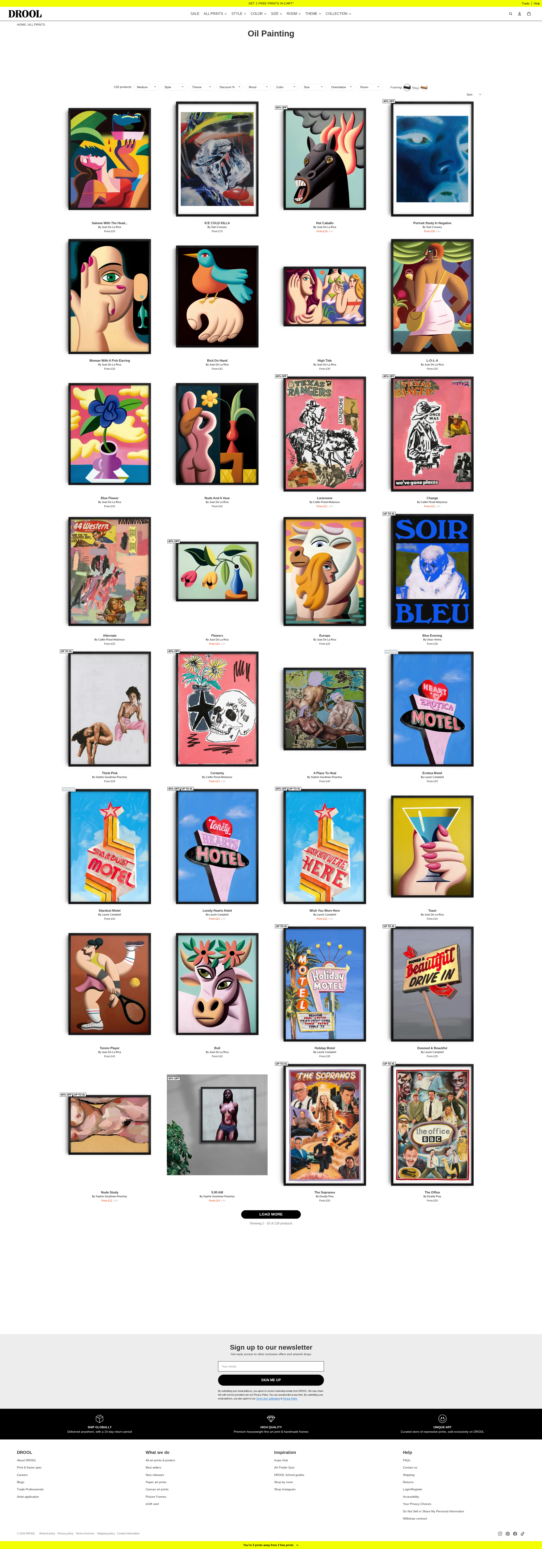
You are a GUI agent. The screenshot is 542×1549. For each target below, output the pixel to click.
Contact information (128, 1533)
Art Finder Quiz (284, 1467)
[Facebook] (515, 1533)
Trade (526, 3)
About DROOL (26, 1460)
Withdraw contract (415, 1518)
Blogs (20, 1482)
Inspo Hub (281, 1460)
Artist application (28, 1496)
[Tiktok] (522, 1533)
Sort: (470, 94)
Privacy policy (65, 1533)
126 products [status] (122, 87)
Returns (408, 1482)
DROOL (30, 1533)
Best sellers (153, 1467)
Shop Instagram (285, 1489)
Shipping (409, 1475)
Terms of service (85, 1533)
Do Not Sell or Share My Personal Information (433, 1511)
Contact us (410, 1467)
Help (537, 3)
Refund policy (47, 1533)
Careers (22, 1475)
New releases (155, 1475)
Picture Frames (156, 1496)
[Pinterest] (507, 1533)
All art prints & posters (160, 1460)
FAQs (406, 1460)
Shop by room (283, 1482)
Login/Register (412, 1489)
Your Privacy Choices (417, 1504)
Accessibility (411, 1496)
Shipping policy (106, 1533)
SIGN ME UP (271, 1380)
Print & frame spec (29, 1467)
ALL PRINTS (36, 24)
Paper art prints (156, 1482)
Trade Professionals (30, 1489)
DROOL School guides (289, 1475)
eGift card (152, 1504)
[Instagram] (500, 1533)
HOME (21, 24)
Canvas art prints (157, 1489)
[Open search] (510, 13)
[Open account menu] (519, 13)
